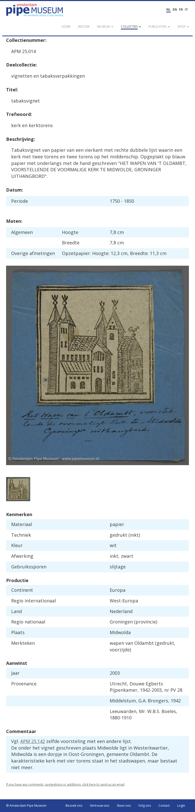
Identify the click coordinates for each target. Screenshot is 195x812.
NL (168, 9)
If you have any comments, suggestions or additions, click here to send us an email (65, 784)
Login (181, 805)
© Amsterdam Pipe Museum (26, 805)
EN (175, 9)
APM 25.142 (32, 741)
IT (186, 9)
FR (181, 9)
